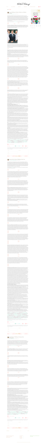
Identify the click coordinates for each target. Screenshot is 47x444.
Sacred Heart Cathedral (24, 312)
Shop (40, 6)
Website (8, 331)
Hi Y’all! (7, 6)
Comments (8, 323)
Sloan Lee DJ (23, 412)
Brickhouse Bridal (16, 141)
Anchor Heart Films (20, 411)
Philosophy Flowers (15, 313)
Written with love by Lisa (11, 144)
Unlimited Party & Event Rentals (14, 412)
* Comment (19, 150)
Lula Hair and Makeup (23, 315)
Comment (8, 417)
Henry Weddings (18, 139)
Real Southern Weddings (13, 160)
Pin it (8, 42)
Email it (27, 323)
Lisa (10, 160)
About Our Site (8, 437)
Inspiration (25, 6)
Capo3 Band (19, 412)
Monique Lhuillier (21, 313)
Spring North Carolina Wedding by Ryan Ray (17, 159)
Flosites (29, 442)
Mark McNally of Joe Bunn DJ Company (17, 318)
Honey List (19, 6)
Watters (8, 315)
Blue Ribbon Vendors (32, 6)
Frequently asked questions (10, 435)
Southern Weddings (23, 4)
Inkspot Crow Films (17, 312)
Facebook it (19, 34)
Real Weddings (13, 6)
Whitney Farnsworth (16, 142)
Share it (21, 323)
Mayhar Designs (23, 139)
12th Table (21, 142)
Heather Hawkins (11, 139)
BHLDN (21, 314)
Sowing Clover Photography (13, 345)
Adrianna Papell (16, 315)
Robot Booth (17, 414)
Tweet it (8, 192)
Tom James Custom (11, 414)
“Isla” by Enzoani (10, 141)
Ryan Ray (12, 167)
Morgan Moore (19, 317)
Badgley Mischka (16, 314)
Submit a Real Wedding (9, 436)
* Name (8, 150)
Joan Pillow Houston (9, 314)
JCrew (10, 142)
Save (8, 40)
